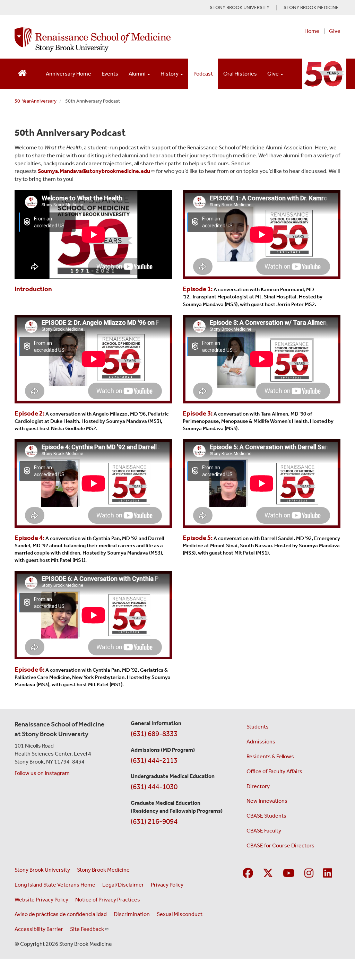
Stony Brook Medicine (103, 869)
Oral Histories (240, 73)
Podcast (203, 73)
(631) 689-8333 (154, 734)
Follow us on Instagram (42, 773)
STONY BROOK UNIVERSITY (239, 7)
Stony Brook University (42, 869)
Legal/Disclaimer (123, 884)
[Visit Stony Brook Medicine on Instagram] (309, 873)
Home (311, 31)
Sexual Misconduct (179, 914)
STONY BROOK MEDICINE (311, 7)
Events (110, 73)
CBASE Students (266, 815)
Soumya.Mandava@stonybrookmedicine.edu (94, 171)
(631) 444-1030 (154, 787)
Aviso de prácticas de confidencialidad (61, 914)
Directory (258, 786)
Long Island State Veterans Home (55, 884)
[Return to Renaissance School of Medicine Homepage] (22, 72)
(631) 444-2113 (154, 760)
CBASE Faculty (263, 830)
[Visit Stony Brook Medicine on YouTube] (288, 873)
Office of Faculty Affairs (274, 771)
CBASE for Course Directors (280, 845)
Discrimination (132, 914)
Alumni (138, 73)
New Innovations (266, 800)
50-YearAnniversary (36, 101)
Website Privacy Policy (41, 899)
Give (334, 31)
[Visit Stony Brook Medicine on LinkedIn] (328, 873)
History (170, 73)
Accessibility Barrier (39, 929)
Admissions (260, 741)
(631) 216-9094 (154, 821)
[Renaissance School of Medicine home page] (118, 39)
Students (257, 726)
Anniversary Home (68, 73)
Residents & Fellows (270, 756)
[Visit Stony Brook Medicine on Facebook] (248, 873)
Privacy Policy (167, 884)
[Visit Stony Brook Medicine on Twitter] (268, 873)
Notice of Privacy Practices (107, 899)
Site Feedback (87, 929)
